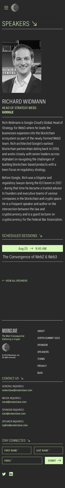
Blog (40, 372)
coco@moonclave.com (14, 413)
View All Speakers (16, 280)
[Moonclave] (15, 8)
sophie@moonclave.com (15, 425)
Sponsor (42, 345)
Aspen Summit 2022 (48, 338)
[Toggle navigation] (6, 8)
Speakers (43, 352)
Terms (41, 359)
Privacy (42, 365)
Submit (52, 460)
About (41, 331)
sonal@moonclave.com (14, 402)
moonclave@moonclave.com (17, 390)
